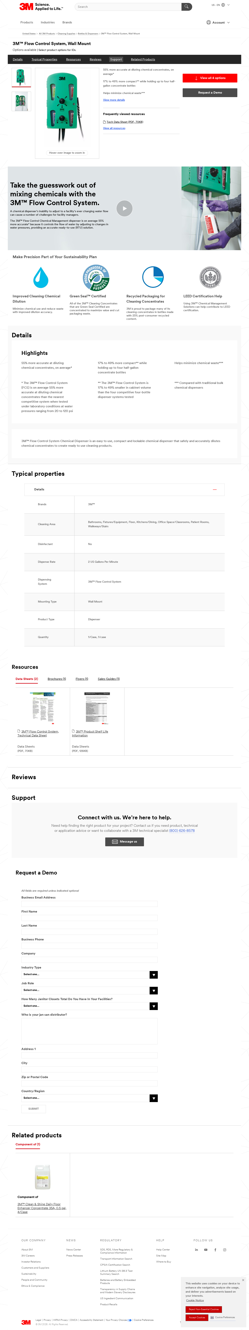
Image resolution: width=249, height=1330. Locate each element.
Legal (38, 1320)
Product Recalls (108, 1304)
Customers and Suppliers (35, 1268)
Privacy (47, 1320)
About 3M (27, 1249)
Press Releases (74, 1256)
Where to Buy (163, 1262)
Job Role (27, 983)
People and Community (34, 1280)
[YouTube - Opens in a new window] (206, 1250)
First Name (29, 911)
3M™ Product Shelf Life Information (90, 733)
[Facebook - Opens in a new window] (215, 1250)
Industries (48, 22)
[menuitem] (18, 59)
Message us (128, 841)
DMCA (73, 1320)
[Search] (186, 7)
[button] (223, 1317)
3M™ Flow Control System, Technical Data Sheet (38, 733)
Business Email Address (38, 897)
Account (218, 22)
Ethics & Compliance (33, 1286)
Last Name (29, 925)
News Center (73, 1249)
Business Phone (32, 939)
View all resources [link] (114, 128)
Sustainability (28, 1274)
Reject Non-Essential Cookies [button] (204, 1309)
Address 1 (28, 1049)
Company (28, 953)
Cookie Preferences (143, 1320)
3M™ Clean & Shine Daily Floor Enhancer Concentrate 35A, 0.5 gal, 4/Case (42, 1208)
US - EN (216, 5)
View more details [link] (114, 100)
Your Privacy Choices (116, 1320)
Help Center (163, 1249)
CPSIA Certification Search (115, 1265)
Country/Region (33, 1091)
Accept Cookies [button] (197, 1318)
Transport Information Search (116, 1259)
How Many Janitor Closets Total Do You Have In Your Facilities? (66, 999)
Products (26, 22)
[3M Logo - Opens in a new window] (41, 7)
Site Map (161, 1256)
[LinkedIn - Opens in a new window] (196, 1250)
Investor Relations (31, 1262)
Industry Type (31, 967)
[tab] (27, 679)
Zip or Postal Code (34, 1077)
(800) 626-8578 (182, 831)
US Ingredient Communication (116, 1298)
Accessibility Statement (91, 1320)
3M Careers (28, 1256)
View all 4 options (213, 78)
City (24, 1063)
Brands (67, 22)
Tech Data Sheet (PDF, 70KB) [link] (125, 122)
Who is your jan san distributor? (44, 1014)
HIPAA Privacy (60, 1320)
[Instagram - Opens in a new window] (225, 1250)
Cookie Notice (195, 1300)
